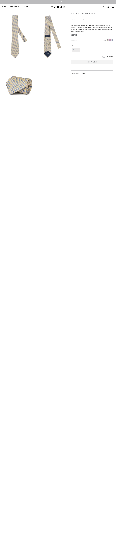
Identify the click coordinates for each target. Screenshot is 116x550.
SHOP (4, 7)
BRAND (25, 7)
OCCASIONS (14, 7)
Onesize (76, 49)
